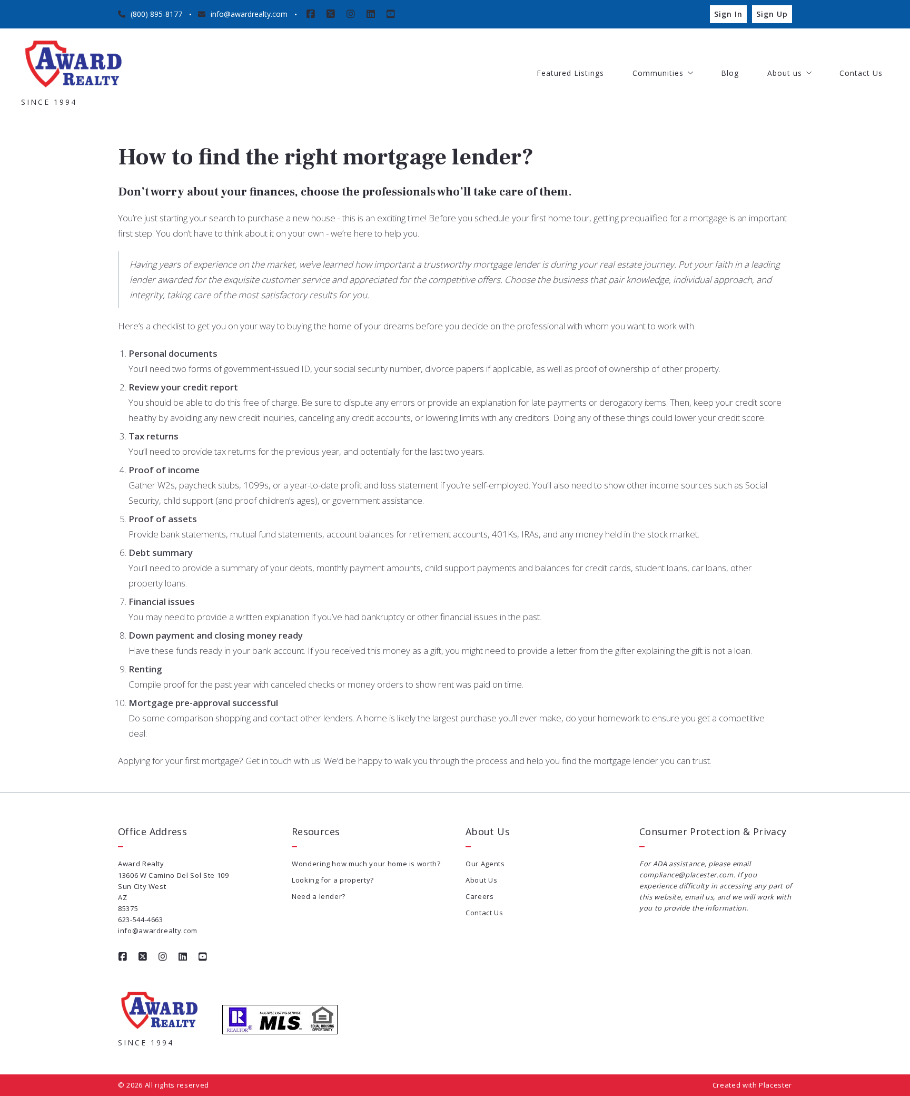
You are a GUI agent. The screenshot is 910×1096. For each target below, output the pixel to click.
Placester (775, 1085)
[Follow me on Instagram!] (350, 14)
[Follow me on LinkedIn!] (370, 14)
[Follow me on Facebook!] (310, 14)
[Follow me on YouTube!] (390, 14)
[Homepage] (73, 65)
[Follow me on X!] (330, 14)
